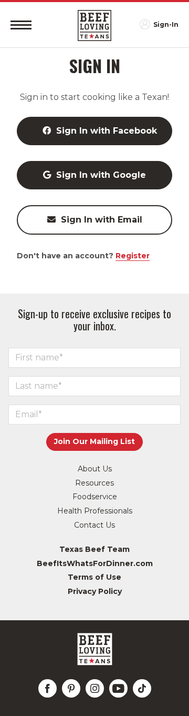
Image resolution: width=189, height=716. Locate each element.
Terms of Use (94, 577)
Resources (94, 483)
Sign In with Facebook (106, 131)
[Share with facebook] (47, 688)
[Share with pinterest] (71, 688)
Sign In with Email (101, 220)
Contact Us (94, 525)
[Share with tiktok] (142, 688)
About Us (95, 468)
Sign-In (165, 24)
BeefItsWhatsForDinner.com (95, 563)
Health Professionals (94, 511)
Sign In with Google (101, 175)
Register (133, 255)
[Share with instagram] (95, 688)
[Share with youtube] (118, 688)
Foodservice (94, 496)
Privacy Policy (95, 591)
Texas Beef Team (94, 549)
